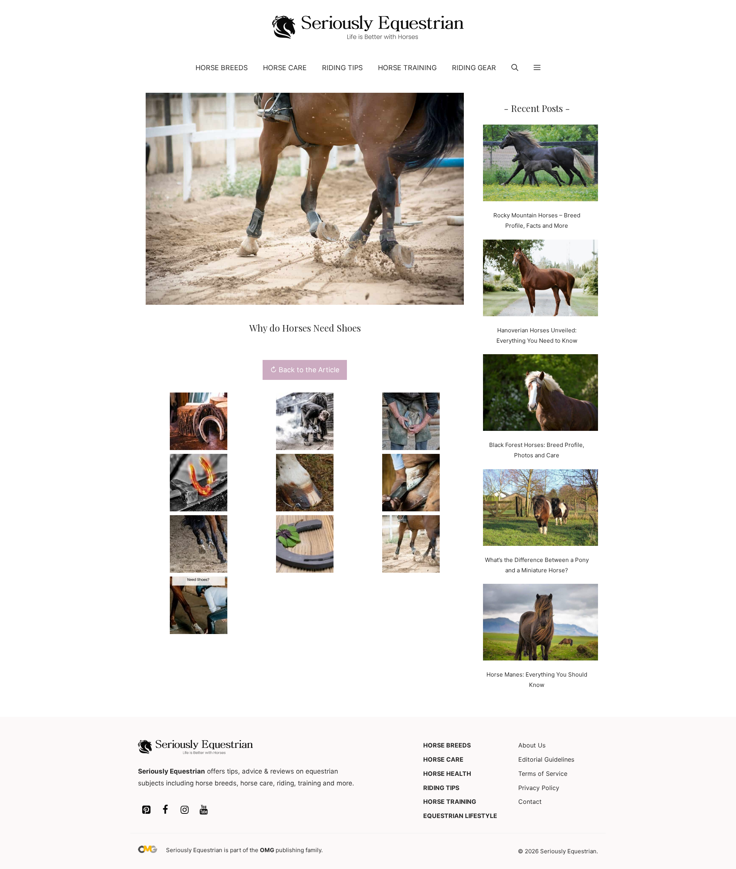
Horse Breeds (222, 68)
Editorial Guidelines (546, 759)
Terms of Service (542, 773)
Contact (530, 801)
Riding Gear (474, 68)
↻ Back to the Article (304, 370)
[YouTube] (203, 810)
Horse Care (285, 68)
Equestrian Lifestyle (460, 816)
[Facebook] (165, 810)
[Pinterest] (146, 810)
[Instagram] (184, 810)
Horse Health (447, 773)
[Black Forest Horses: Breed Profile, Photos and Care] (540, 394)
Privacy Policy (538, 788)
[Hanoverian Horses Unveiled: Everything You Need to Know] (540, 279)
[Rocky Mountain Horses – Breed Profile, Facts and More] (540, 164)
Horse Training (407, 68)
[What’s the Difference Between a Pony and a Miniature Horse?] (540, 509)
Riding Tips (342, 68)
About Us (531, 745)
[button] (515, 67)
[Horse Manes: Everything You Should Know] (540, 624)
